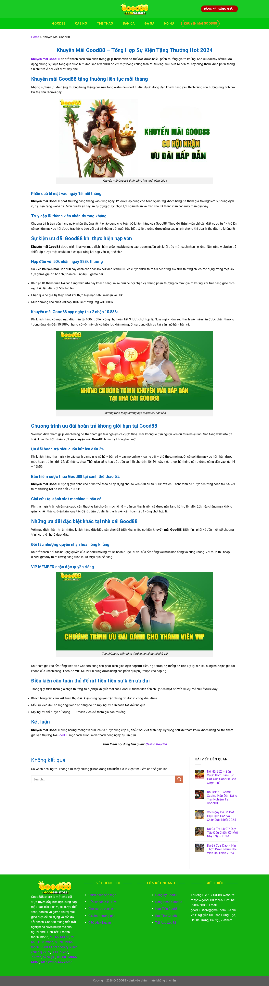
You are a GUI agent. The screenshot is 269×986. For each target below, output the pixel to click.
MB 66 (54, 937)
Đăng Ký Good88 (166, 895)
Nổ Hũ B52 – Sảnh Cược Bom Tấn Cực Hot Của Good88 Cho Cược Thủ (221, 777)
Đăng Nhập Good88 (168, 902)
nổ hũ (46, 957)
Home (35, 37)
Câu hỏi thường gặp (101, 916)
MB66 (59, 942)
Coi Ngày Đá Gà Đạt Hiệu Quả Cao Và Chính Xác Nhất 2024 (221, 815)
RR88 (44, 947)
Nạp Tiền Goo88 (166, 909)
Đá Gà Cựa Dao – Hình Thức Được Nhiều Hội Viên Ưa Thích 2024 (222, 849)
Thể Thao (105, 23)
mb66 (66, 932)
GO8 (55, 952)
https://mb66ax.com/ (56, 962)
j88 (53, 957)
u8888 (61, 957)
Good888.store (41, 897)
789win (36, 957)
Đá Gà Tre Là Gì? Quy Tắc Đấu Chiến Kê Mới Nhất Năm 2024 (222, 832)
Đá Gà (149, 23)
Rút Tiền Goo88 (166, 916)
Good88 (58, 23)
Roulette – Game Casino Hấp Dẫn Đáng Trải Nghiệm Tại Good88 (222, 797)
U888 (40, 942)
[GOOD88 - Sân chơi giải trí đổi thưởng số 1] (134, 9)
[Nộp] (179, 779)
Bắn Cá (129, 23)
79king (63, 952)
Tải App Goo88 (165, 923)
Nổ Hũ (169, 23)
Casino (81, 23)
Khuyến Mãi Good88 (200, 23)
